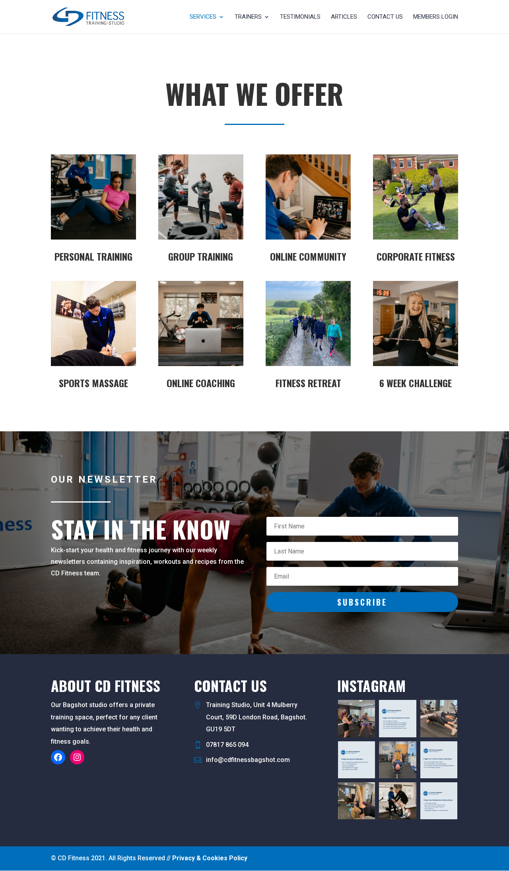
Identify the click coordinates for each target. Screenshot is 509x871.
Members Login (435, 17)
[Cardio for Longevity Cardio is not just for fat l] (438, 759)
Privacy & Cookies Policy (209, 858)
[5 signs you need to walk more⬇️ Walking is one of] (356, 759)
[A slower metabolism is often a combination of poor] (438, 800)
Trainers (248, 17)
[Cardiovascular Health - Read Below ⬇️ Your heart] (397, 800)
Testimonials (300, 17)
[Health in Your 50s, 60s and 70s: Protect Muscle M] (438, 718)
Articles (344, 17)
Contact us (385, 17)
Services (203, 17)
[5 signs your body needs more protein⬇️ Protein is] (397, 718)
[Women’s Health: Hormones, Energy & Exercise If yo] (356, 800)
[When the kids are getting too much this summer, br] (356, 718)
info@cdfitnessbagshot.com (248, 760)
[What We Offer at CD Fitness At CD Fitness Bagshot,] (397, 759)
